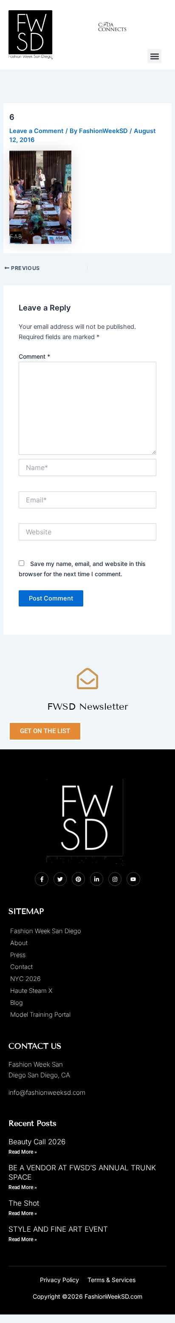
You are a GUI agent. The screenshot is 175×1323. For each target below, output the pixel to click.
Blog (16, 1003)
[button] (154, 56)
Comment (34, 356)
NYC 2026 (25, 979)
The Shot (23, 1203)
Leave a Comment (36, 131)
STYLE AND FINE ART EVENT (58, 1229)
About (19, 943)
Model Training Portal (40, 1014)
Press (17, 955)
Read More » (22, 1152)
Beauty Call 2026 (36, 1141)
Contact (21, 967)
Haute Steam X (31, 991)
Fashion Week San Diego (45, 931)
